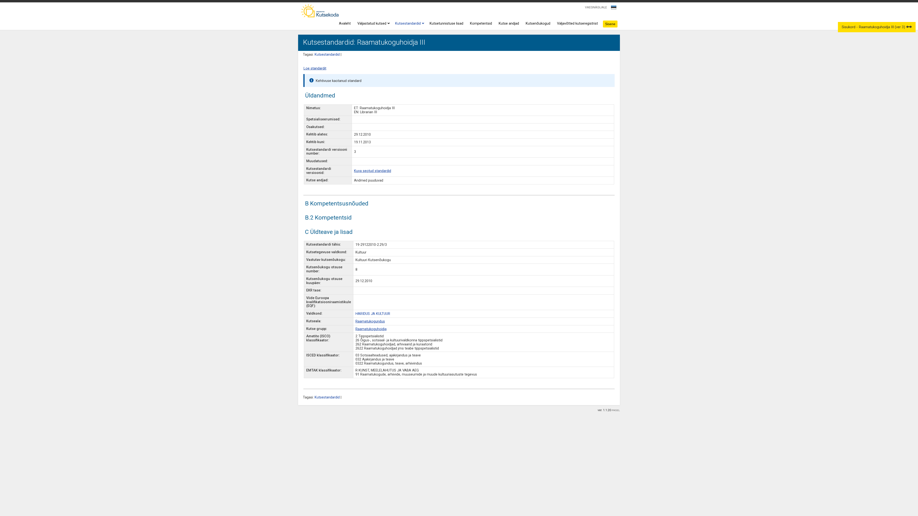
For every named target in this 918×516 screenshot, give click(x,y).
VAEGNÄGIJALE (596, 7)
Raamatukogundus (370, 321)
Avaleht (345, 24)
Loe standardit (314, 68)
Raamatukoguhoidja (371, 329)
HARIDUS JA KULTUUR (372, 314)
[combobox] (614, 8)
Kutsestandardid (408, 24)
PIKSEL (616, 410)
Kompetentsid (481, 24)
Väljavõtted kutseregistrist (577, 24)
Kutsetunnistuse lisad (446, 24)
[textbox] (613, 8)
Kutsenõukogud (538, 24)
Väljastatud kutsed (371, 24)
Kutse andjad (509, 24)
